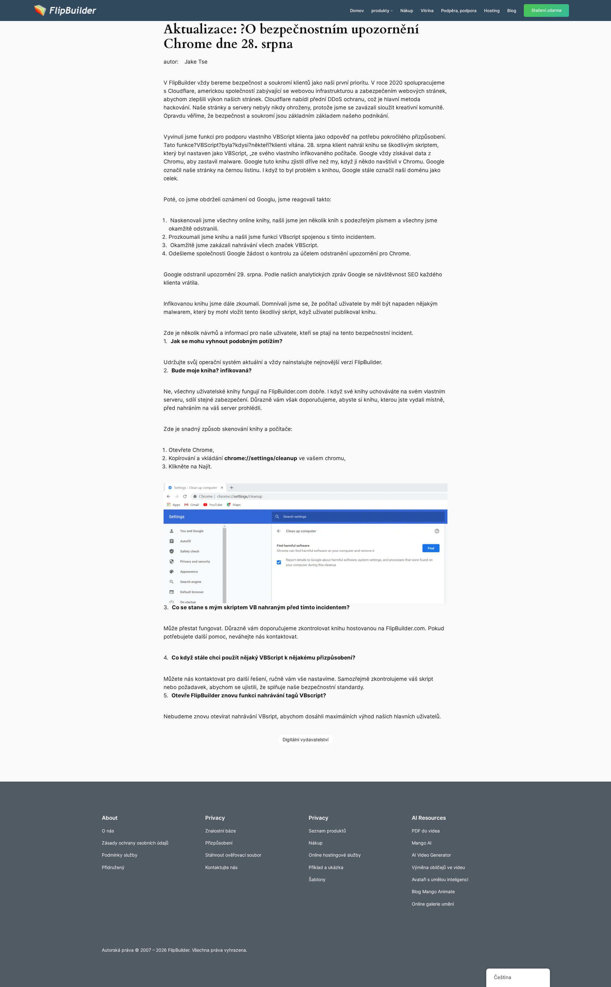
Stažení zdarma (546, 10)
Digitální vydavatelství (305, 739)
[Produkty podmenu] (391, 10)
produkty (380, 10)
